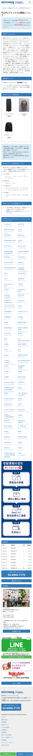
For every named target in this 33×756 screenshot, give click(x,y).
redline (21, 388)
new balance (22, 258)
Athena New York (9, 307)
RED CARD (8, 236)
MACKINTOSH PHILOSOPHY (9, 254)
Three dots (8, 334)
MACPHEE (21, 296)
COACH (6, 372)
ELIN (6, 339)
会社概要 (4, 730)
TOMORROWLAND (9, 268)
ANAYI (6, 323)
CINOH (6, 394)
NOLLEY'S (21, 225)
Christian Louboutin (9, 363)
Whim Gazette (8, 427)
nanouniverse (22, 274)
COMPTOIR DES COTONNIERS (9, 390)
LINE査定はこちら (8, 754)
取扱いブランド (13, 8)
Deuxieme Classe (9, 384)
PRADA (6, 345)
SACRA (20, 399)
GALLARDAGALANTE (24, 361)
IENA (6, 274)
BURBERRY (7, 318)
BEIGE (20, 432)
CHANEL (20, 318)
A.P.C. (8, 279)
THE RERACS (22, 394)
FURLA (20, 307)
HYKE (22, 455)
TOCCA (6, 290)
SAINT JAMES (22, 345)
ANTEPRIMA (8, 328)
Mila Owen (22, 236)
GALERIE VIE (9, 405)
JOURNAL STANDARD (23, 270)
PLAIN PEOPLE (22, 437)
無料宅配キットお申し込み (25, 754)
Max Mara (8, 258)
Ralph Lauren (22, 247)
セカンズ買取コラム (7, 737)
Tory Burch (8, 225)
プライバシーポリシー (7, 742)
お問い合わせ (17, 581)
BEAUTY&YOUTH (9, 231)
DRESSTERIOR (22, 323)
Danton (6, 367)
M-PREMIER (8, 312)
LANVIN (20, 416)
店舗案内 (4, 732)
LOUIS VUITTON (9, 399)
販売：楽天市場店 (6, 735)
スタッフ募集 (16, 683)
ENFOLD (8, 437)
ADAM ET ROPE (22, 356)
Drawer (7, 432)
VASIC (21, 405)
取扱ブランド (5, 725)
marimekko (7, 443)
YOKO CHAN (21, 377)
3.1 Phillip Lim (23, 427)
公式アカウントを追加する (16, 657)
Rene (19, 350)
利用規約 (4, 740)
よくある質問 (5, 727)
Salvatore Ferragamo (9, 297)
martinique (22, 301)
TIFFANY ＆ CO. (22, 312)
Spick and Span (9, 263)
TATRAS (20, 285)
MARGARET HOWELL (23, 368)
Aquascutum (23, 410)
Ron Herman (8, 247)
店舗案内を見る (16, 631)
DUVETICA (21, 383)
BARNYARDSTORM (10, 241)
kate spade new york (9, 286)
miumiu (8, 350)
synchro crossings (9, 411)
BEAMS (20, 334)
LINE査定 (4, 722)
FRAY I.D (9, 448)
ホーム (5, 8)
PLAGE (21, 241)
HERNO (20, 372)
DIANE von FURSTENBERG (9, 417)
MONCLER (21, 279)
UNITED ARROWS (23, 253)
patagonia (21, 263)
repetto (6, 356)
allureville (8, 421)
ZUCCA (20, 443)
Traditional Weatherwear (9, 303)
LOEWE (6, 377)
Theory (20, 230)
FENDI (21, 448)
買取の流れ (4, 719)
